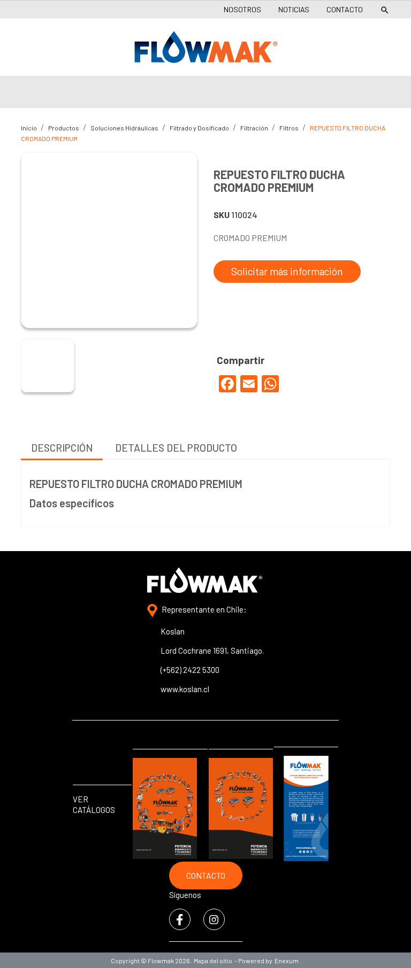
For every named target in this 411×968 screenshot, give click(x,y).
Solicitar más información (287, 271)
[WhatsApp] (270, 383)
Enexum (288, 960)
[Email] (249, 383)
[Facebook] (227, 383)
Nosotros (242, 9)
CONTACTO (205, 875)
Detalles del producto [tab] (176, 448)
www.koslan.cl (185, 689)
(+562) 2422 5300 (190, 670)
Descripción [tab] (62, 448)
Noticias (293, 9)
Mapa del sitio (213, 960)
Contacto (344, 9)
